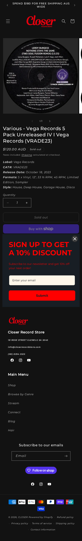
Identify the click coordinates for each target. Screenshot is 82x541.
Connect (14, 412)
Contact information (43, 529)
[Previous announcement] (7, 5)
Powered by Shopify (41, 517)
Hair (11, 430)
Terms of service (42, 523)
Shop (12, 385)
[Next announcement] (74, 5)
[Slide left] (32, 121)
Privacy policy (19, 523)
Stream (13, 403)
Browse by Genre (21, 394)
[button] (8, 21)
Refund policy (65, 517)
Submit (42, 295)
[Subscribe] (66, 456)
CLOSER (23, 517)
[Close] (75, 239)
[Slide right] (49, 121)
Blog (11, 421)
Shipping (26, 155)
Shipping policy (65, 523)
